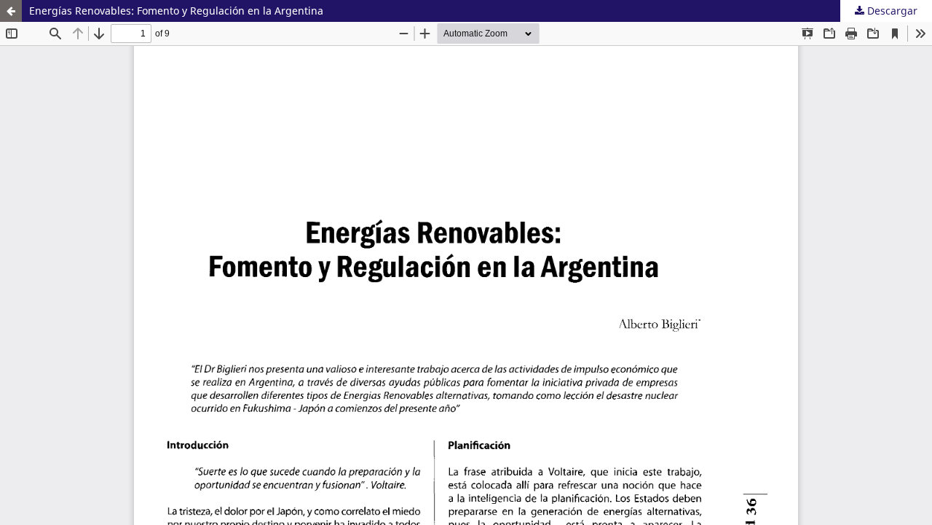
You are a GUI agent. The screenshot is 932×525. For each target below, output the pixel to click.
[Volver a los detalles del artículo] (11, 11)
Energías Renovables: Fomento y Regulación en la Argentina (176, 11)
